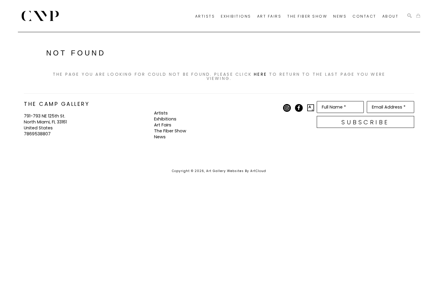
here (260, 74)
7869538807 (37, 134)
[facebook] (299, 108)
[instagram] (287, 108)
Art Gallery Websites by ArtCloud (236, 171)
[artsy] (311, 108)
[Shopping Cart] (418, 16)
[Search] (409, 16)
